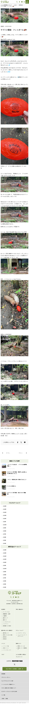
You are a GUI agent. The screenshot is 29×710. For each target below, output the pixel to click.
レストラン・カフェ (22, 633)
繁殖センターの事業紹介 (22, 648)
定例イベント (6, 648)
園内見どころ (6, 633)
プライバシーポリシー (6, 677)
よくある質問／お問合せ (21, 654)
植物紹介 (5, 639)
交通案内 (5, 616)
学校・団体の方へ (19, 609)
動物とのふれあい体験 (7, 635)
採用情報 (3, 673)
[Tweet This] (21, 442)
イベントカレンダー (7, 650)
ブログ (2, 654)
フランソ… (21, 453)
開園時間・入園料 (6, 614)
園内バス (5, 620)
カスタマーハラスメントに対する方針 (9, 691)
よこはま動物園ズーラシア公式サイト (5, 2)
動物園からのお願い (7, 625)
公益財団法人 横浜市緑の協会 (14, 661)
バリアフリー (6, 624)
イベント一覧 (6, 646)
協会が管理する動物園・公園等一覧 (14, 669)
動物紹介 (5, 637)
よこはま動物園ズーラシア (14, 592)
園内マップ (5, 618)
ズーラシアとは (6, 612)
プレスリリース (19, 656)
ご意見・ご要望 (4, 698)
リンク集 (3, 695)
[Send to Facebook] (17, 442)
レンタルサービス (6, 622)
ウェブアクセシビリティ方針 (7, 681)
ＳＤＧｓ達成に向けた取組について (8, 688)
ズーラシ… (8, 453)
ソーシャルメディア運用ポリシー (8, 684)
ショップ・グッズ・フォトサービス (22, 635)
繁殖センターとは (21, 646)
